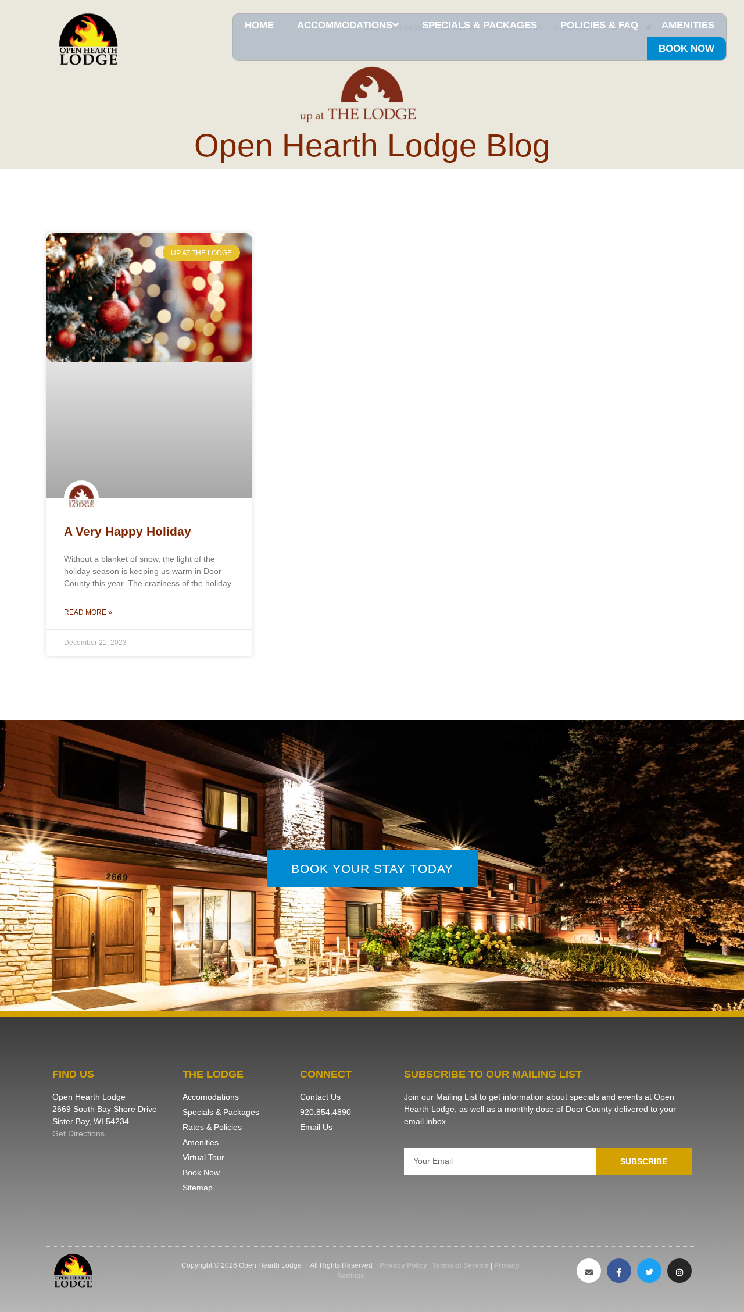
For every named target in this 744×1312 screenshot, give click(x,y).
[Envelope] (589, 1270)
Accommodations (344, 25)
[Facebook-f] (619, 1270)
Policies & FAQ (599, 25)
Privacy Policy (403, 1265)
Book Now (686, 48)
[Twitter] (649, 1270)
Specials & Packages (479, 25)
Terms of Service (460, 1265)
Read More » (88, 612)
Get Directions (78, 1133)
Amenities (687, 25)
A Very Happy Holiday (127, 531)
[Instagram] (679, 1270)
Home (259, 25)
